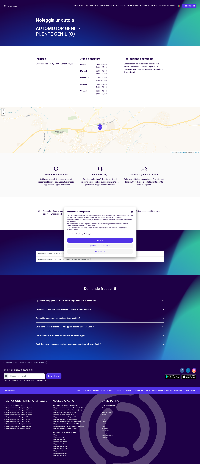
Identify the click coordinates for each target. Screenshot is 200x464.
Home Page (7, 362)
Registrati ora (189, 6)
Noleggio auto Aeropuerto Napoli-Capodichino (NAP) (68, 426)
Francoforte (105, 431)
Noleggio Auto (92, 6)
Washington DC (106, 412)
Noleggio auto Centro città (64, 432)
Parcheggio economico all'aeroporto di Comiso (18, 414)
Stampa (110, 390)
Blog (103, 390)
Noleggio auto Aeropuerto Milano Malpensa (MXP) (68, 408)
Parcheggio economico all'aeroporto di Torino (17, 426)
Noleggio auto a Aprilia (59, 437)
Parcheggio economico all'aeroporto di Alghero (18, 408)
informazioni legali (90, 390)
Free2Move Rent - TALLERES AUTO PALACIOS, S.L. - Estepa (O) (64, 259)
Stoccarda (105, 437)
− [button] (3, 113)
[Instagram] (194, 370)
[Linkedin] (188, 370)
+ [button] (3, 110)
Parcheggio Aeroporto (13, 405)
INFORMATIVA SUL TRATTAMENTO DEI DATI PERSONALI (25, 381)
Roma (103, 417)
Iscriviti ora (53, 376)
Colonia (104, 426)
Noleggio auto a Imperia (60, 446)
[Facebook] (182, 370)
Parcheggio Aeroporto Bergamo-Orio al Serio (17, 428)
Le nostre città (108, 405)
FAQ (78, 390)
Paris (103, 408)
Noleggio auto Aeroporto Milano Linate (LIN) (66, 424)
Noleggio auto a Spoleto (60, 441)
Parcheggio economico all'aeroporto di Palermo (18, 424)
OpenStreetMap (181, 152)
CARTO (197, 152)
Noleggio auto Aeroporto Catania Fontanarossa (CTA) (69, 421)
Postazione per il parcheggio (112, 6)
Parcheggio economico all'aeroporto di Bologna (18, 410)
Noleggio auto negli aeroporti (65, 405)
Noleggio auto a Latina (59, 439)
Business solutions (167, 6)
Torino (103, 419)
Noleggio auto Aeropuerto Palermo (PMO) (65, 428)
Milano (104, 414)
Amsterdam (105, 440)
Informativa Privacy (141, 390)
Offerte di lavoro (123, 390)
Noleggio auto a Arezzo (60, 453)
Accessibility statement (184, 390)
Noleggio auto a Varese (60, 451)
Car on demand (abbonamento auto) (142, 6)
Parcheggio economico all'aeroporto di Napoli (17, 419)
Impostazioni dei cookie (162, 390)
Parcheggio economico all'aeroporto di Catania (18, 412)
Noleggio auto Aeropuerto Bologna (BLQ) (65, 419)
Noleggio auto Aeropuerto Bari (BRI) (63, 414)
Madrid (104, 410)
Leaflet (173, 152)
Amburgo (104, 433)
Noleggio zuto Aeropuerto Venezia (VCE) (65, 412)
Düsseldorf (105, 428)
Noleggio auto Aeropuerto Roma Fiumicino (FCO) (67, 410)
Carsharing (78, 6)
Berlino (104, 424)
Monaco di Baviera (107, 435)
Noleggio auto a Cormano (60, 448)
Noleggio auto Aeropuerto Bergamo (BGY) (65, 417)
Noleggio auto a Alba (59, 444)
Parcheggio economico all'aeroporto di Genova (18, 417)
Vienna (104, 421)
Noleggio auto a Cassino (60, 435)
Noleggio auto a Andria (60, 455)
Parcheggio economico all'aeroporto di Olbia (17, 421)
